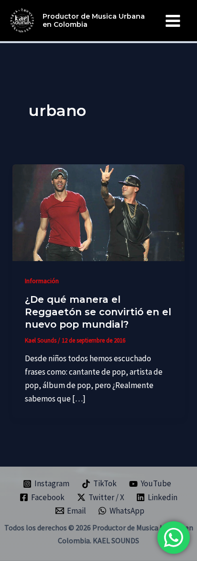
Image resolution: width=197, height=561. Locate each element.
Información (42, 280)
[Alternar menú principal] (173, 20)
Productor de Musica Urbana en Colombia (94, 20)
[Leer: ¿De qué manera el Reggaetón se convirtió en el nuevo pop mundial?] (98, 211)
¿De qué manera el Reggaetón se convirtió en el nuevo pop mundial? (98, 312)
